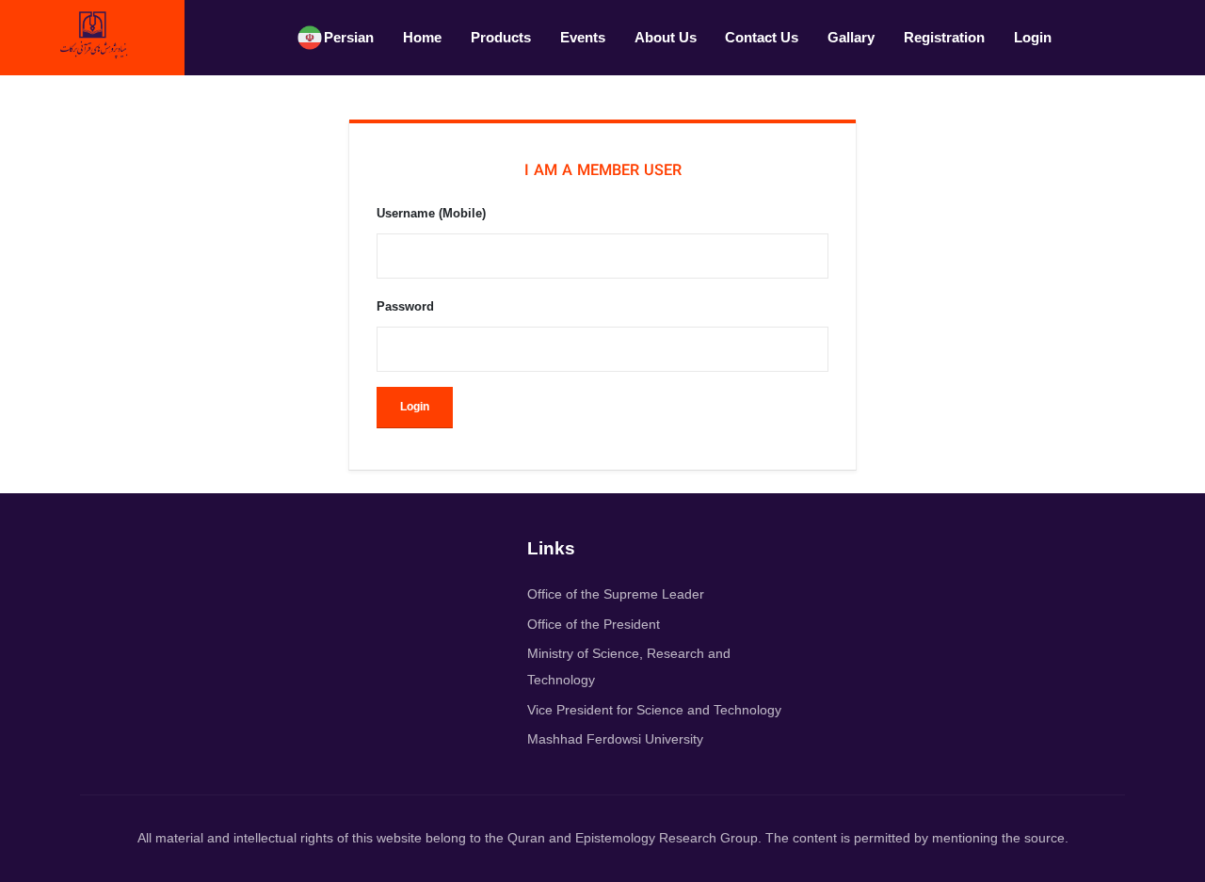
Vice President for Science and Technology (654, 709)
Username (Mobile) (431, 213)
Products (501, 37)
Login (1033, 37)
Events (582, 37)
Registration (944, 37)
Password (405, 306)
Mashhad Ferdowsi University (615, 738)
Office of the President (593, 624)
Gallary (851, 37)
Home (422, 37)
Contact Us (761, 37)
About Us (666, 37)
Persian (349, 37)
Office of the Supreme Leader (615, 593)
